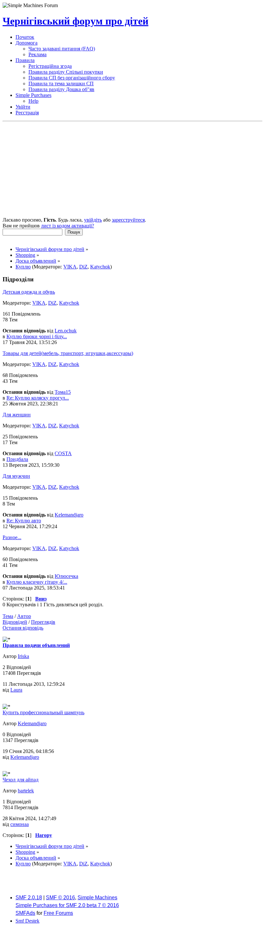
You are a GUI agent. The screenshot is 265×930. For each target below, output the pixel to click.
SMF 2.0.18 (29, 897)
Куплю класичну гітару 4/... (36, 582)
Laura (16, 690)
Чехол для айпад (20, 779)
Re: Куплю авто (23, 520)
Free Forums (58, 913)
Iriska (23, 656)
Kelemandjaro (69, 514)
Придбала (17, 459)
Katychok (100, 266)
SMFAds (25, 913)
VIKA (70, 266)
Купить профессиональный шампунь (43, 712)
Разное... (12, 537)
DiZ (83, 266)
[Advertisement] (132, 170)
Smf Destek (27, 921)
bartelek (26, 790)
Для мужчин (16, 476)
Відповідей (15, 622)
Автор (24, 616)
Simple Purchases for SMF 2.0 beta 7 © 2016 (67, 905)
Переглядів (43, 622)
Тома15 (63, 392)
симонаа (19, 824)
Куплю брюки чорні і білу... (36, 336)
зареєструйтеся (128, 220)
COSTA (63, 453)
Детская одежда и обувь (29, 292)
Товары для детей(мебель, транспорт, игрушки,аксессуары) (68, 353)
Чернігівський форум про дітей (75, 21)
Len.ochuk (66, 330)
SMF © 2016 (60, 897)
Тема (8, 616)
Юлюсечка (66, 576)
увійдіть (93, 220)
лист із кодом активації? (67, 225)
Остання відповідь (23, 628)
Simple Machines (97, 897)
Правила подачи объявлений (36, 645)
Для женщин (17, 414)
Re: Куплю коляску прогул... (37, 398)
